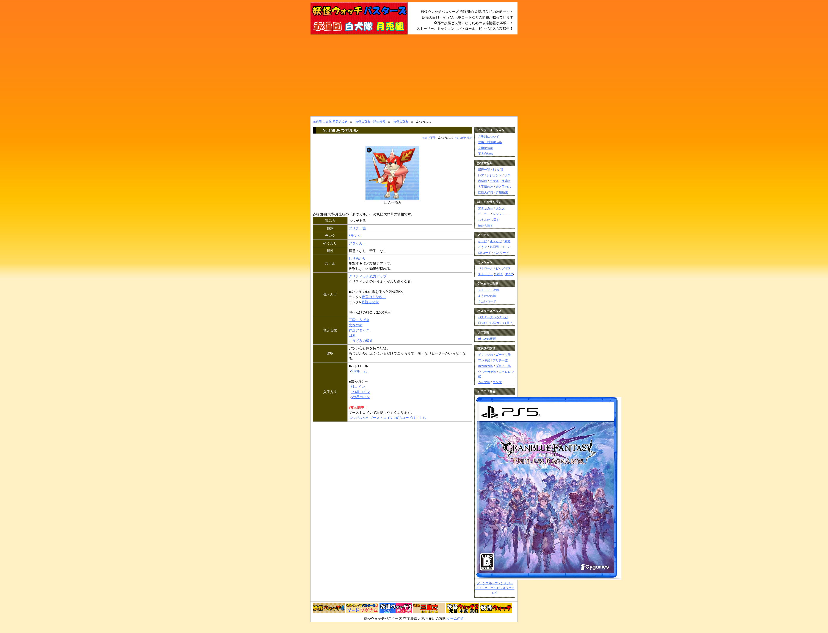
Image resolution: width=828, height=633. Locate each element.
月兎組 (505, 181)
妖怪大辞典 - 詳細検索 (370, 121)
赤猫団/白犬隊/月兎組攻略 (330, 121)
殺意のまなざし (374, 297)
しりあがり (357, 258)
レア (481, 175)
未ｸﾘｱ (509, 274)
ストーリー (485, 274)
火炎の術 (355, 325)
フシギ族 (484, 360)
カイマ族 (484, 382)
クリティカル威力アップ (368, 276)
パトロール (485, 268)
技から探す (485, 225)
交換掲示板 (485, 148)
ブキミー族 (503, 366)
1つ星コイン (360, 392)
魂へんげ (496, 241)
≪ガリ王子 (429, 137)
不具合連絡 (485, 154)
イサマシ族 (485, 354)
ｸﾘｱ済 (499, 274)
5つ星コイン (360, 397)
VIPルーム (359, 371)
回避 (352, 335)
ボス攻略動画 (487, 339)
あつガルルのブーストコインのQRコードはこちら (387, 418)
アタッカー (357, 243)
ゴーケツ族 (503, 354)
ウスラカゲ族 (487, 371)
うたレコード (487, 301)
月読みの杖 (370, 302)
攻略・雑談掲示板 (490, 142)
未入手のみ (503, 186)
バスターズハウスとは (493, 317)
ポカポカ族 (485, 366)
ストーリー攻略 (488, 290)
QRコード (484, 252)
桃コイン (358, 387)
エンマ (497, 382)
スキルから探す (488, 219)
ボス (507, 175)
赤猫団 (482, 181)
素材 (507, 241)
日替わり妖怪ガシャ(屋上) (495, 323)
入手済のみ (485, 186)
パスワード (501, 252)
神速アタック (359, 330)
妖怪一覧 (484, 169)
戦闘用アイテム (500, 247)
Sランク (355, 236)
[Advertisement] (414, 75)
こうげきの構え (361, 340)
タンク (500, 208)
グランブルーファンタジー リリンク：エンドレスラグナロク (494, 588)
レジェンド (494, 175)
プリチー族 (357, 228)
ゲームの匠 (455, 618)
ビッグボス (503, 268)
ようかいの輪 (487, 295)
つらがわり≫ (463, 137)
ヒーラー (484, 214)
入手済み (394, 202)
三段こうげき (359, 320)
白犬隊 (494, 181)
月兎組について (488, 136)
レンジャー (500, 214)
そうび (482, 241)
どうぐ (482, 247)
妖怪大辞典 (400, 121)
